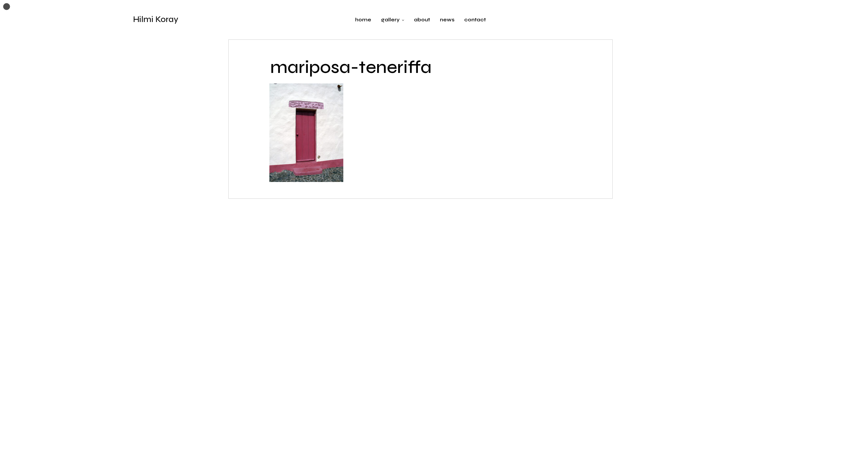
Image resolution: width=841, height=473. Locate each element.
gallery (390, 19)
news (447, 19)
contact (475, 19)
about (422, 19)
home (363, 19)
